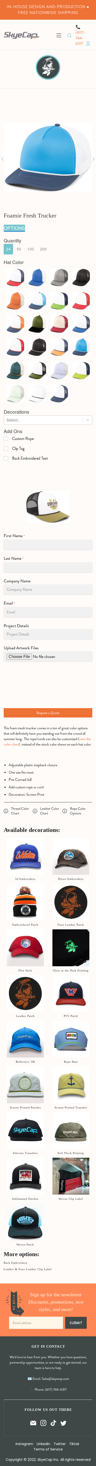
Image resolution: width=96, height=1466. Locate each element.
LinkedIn (43, 1443)
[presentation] (12, 240)
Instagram (24, 1443)
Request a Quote (48, 712)
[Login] (88, 44)
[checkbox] (19, 439)
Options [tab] (14, 228)
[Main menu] (58, 35)
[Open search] (69, 35)
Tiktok (74, 1443)
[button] (8, 249)
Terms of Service (48, 1449)
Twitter (60, 1443)
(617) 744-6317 (80, 38)
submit (76, 1323)
